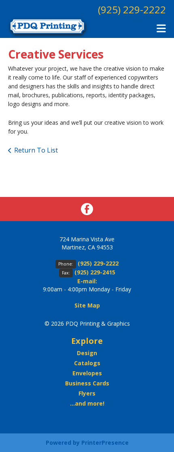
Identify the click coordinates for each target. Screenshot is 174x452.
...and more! (87, 403)
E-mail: (87, 281)
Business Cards (87, 383)
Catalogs (87, 363)
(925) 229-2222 (132, 9)
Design (87, 353)
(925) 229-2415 (94, 272)
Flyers (87, 393)
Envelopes (87, 373)
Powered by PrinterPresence (87, 442)
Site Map (87, 305)
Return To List (36, 150)
